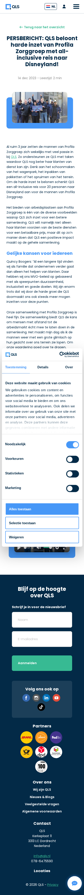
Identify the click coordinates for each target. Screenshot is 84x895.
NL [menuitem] (54, 6)
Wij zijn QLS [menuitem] (42, 789)
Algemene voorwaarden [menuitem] (42, 811)
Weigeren (16, 537)
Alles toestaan (20, 509)
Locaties (42, 870)
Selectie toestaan (22, 523)
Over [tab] (69, 367)
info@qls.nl (42, 856)
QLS (14, 157)
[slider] (25, 547)
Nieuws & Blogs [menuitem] (42, 797)
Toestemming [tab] (15, 367)
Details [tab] (42, 367)
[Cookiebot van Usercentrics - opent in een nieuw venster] (60, 355)
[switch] (72, 459)
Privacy (52, 884)
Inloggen (65, 7)
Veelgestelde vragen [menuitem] (42, 804)
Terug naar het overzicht (44, 27)
